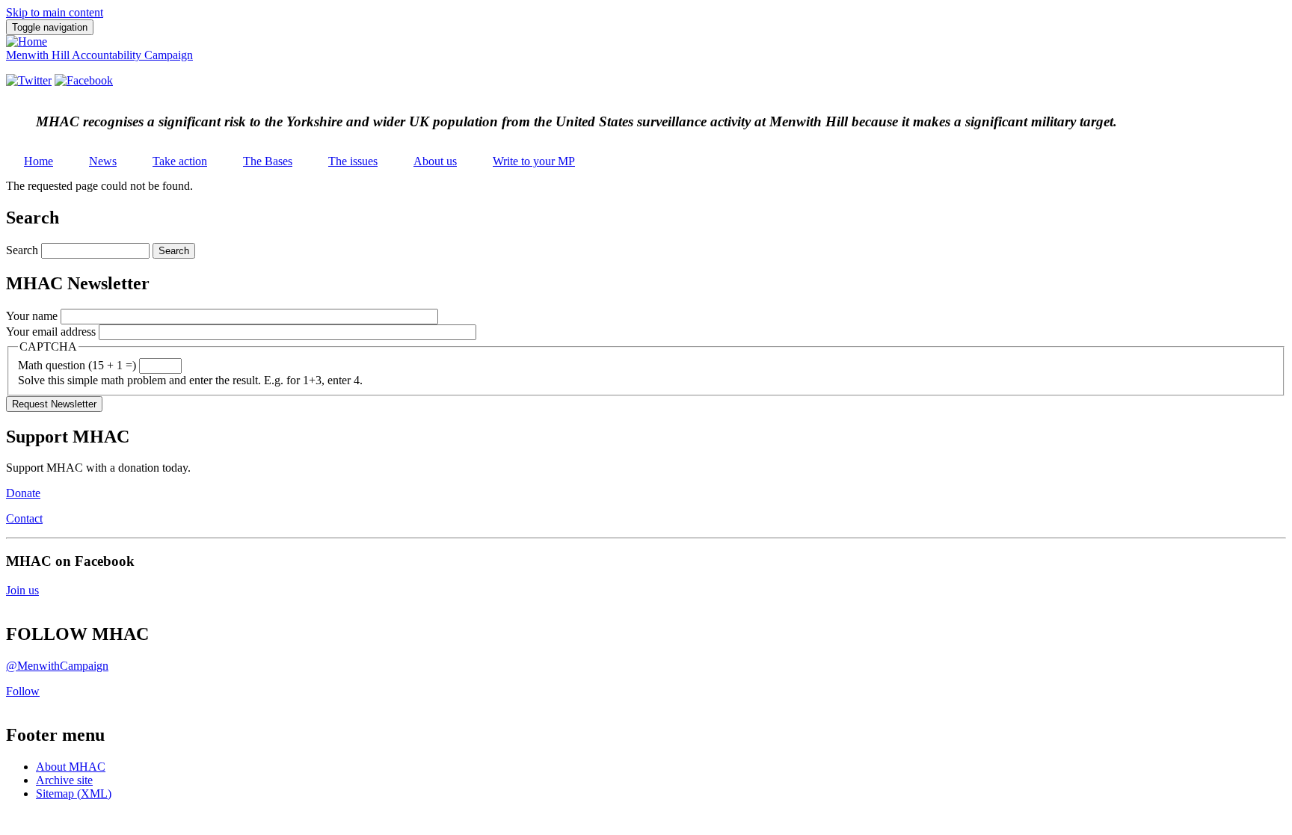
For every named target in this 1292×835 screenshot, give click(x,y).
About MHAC (70, 766)
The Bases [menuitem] (267, 161)
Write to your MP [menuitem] (534, 161)
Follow (23, 691)
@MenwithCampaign (57, 665)
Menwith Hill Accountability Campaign (99, 55)
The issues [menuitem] (353, 161)
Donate (23, 493)
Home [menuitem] (38, 161)
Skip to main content (54, 12)
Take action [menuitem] (180, 161)
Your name (32, 315)
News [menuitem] (103, 161)
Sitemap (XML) (73, 793)
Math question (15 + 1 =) (77, 365)
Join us (22, 590)
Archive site (64, 780)
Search (22, 250)
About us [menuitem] (435, 161)
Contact (24, 518)
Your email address (51, 331)
